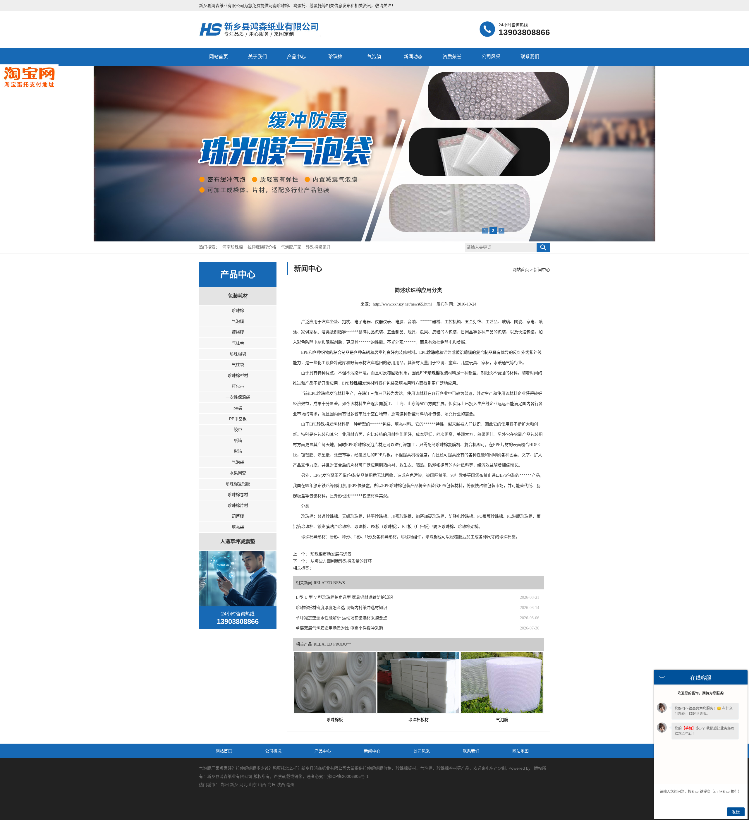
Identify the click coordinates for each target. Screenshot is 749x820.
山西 (262, 784)
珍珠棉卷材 (238, 494)
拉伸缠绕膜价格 (262, 247)
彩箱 (238, 451)
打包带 (238, 386)
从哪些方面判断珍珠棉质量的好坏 (340, 561)
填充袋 (238, 527)
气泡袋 (238, 462)
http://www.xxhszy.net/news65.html (402, 304)
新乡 (234, 784)
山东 (253, 784)
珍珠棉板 (335, 720)
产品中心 (296, 56)
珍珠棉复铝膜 (238, 483)
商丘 (271, 784)
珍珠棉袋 (238, 353)
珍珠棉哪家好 (318, 247)
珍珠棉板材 (418, 720)
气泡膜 (374, 56)
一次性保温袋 (238, 397)
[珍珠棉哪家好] (262, 36)
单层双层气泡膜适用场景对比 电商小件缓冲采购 (339, 628)
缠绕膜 (238, 332)
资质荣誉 (452, 56)
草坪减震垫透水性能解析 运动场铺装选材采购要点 (341, 618)
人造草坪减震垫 (237, 541)
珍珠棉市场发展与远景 (330, 554)
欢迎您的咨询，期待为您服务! (701, 693)
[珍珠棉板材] (418, 682)
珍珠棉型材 (238, 375)
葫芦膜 (238, 516)
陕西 (281, 784)
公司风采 (491, 56)
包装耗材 (238, 296)
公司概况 (273, 751)
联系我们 (529, 56)
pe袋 (237, 408)
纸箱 (238, 440)
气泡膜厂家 (292, 247)
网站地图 (520, 751)
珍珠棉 (335, 56)
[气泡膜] (502, 682)
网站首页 (218, 56)
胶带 (238, 429)
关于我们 (257, 56)
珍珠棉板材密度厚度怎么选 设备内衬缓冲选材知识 (341, 607)
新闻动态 (413, 56)
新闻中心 (542, 269)
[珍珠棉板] (334, 682)
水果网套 (238, 473)
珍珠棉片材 (238, 505)
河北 (243, 784)
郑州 (225, 784)
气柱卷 (238, 343)
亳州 (290, 784)
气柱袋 (238, 364)
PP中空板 (238, 418)
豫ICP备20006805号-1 (348, 776)
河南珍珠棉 (279, 5)
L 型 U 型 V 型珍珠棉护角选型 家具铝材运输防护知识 (344, 597)
